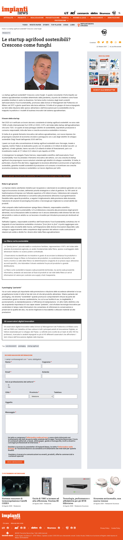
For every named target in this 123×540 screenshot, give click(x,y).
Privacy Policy (104, 528)
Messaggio (10, 412)
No (9, 387)
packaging (21, 346)
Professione (60, 20)
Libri (72, 25)
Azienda (45, 372)
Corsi (65, 25)
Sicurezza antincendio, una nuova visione (107, 499)
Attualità (8, 18)
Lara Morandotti (11, 346)
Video (25, 25)
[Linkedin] (24, 528)
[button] (119, 13)
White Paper (35, 25)
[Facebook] (8, 528)
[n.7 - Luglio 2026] (114, 65)
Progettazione (52, 18)
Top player (56, 25)
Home (4, 29)
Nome (8, 362)
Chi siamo (6, 523)
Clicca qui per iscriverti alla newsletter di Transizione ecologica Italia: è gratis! (36, 176)
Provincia (34, 392)
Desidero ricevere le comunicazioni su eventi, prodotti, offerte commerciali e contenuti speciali (41, 455)
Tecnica (65, 18)
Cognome (47, 362)
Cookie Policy (115, 528)
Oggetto (8, 402)
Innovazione (114, 18)
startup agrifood (33, 346)
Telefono (58, 392)
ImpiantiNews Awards (87, 25)
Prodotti (22, 18)
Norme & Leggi (79, 18)
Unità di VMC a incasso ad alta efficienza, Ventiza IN (45, 499)
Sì (8, 385)
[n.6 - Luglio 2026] (93, 65)
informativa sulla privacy (37, 437)
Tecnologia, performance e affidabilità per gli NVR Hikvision (76, 501)
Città (8, 392)
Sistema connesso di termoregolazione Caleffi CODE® (14, 501)
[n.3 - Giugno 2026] (104, 65)
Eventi (46, 25)
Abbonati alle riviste (17, 523)
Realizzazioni (37, 18)
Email (8, 372)
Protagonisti (97, 18)
